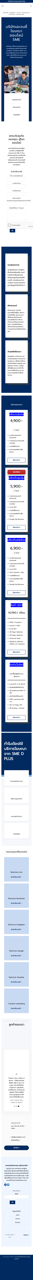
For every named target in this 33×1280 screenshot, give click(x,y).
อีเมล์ (16, 1194)
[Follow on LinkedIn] (8, 1184)
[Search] (31, 6)
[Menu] (2, 6)
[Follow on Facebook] (5, 1184)
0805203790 (15, 1123)
